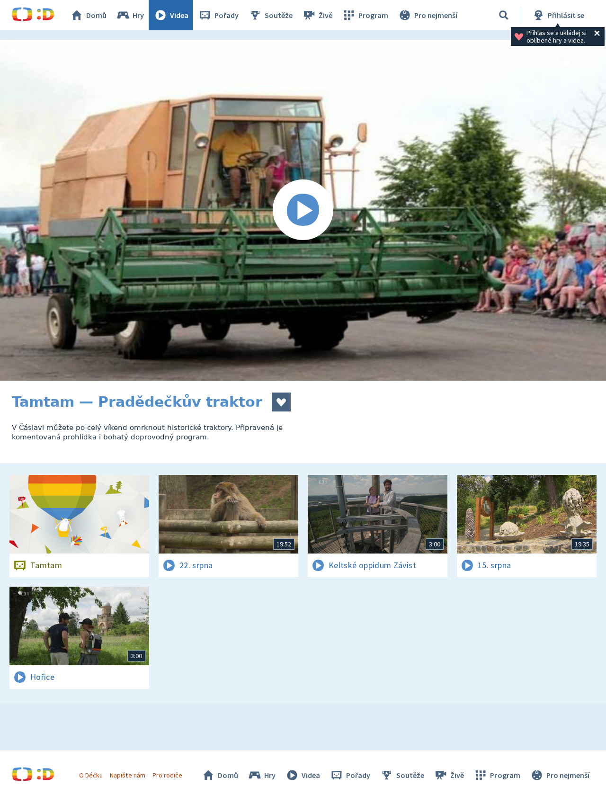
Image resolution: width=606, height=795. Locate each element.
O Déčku (91, 775)
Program (373, 15)
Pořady (226, 15)
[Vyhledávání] (504, 15)
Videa (179, 15)
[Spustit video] (303, 210)
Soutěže (279, 15)
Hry (138, 15)
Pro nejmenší (435, 15)
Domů (96, 15)
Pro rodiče (167, 775)
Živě (325, 15)
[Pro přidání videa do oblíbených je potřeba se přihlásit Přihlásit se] (281, 402)
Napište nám (127, 775)
